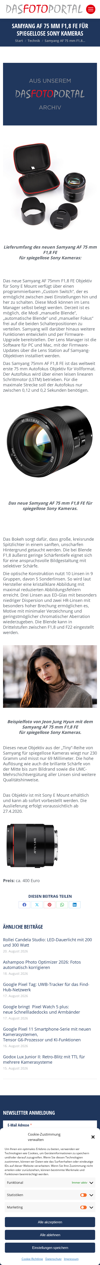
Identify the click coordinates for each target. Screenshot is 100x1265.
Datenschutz (53, 1259)
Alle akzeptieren (50, 1222)
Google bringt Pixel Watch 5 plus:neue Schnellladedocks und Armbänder (41, 1009)
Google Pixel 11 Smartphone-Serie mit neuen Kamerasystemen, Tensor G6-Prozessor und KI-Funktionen (47, 1034)
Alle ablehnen (50, 1235)
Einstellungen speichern (50, 1248)
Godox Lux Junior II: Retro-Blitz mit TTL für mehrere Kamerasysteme (44, 1059)
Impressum (71, 1259)
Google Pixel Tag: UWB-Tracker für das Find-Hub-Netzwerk (46, 987)
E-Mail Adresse (20, 1125)
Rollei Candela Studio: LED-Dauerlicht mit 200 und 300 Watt (47, 942)
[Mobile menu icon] (90, 9)
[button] (93, 1137)
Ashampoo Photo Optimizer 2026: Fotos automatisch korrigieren (42, 964)
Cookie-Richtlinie (32, 1259)
